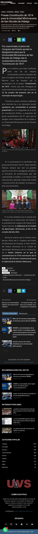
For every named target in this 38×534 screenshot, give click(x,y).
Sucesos (22, 12)
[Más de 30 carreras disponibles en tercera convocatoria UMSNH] (7, 321)
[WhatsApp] (19, 40)
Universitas (10, 268)
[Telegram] (23, 40)
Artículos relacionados (10, 313)
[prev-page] (3, 351)
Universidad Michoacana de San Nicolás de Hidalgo (16, 279)
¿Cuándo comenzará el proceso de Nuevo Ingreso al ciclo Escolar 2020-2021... (24, 411)
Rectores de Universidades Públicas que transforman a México (10, 305)
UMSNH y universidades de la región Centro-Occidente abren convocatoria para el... (24, 385)
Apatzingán (14, 272)
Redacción (12, 270)
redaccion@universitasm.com (23, 511)
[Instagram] (11, 524)
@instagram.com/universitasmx (19, 362)
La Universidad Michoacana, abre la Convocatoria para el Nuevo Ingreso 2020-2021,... (24, 420)
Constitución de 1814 (29, 275)
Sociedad (17, 12)
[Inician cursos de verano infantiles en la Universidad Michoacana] (7, 344)
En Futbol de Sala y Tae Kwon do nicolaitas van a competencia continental (28, 305)
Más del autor (23, 313)
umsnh (5, 277)
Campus (3, 12)
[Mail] (16, 524)
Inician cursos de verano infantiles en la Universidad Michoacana (22, 344)
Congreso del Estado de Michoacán (12, 275)
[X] (14, 40)
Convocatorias (10, 12)
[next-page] (6, 351)
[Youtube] (32, 524)
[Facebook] (10, 40)
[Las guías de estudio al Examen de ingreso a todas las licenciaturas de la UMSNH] (7, 430)
